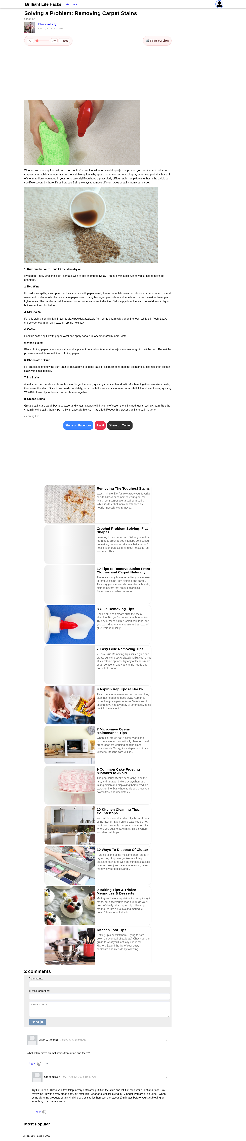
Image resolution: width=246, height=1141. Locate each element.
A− (30, 40)
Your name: (36, 978)
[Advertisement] (98, 73)
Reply (31, 1063)
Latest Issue (71, 4)
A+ (54, 40)
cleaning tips (31, 416)
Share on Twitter (120, 425)
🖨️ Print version (157, 40)
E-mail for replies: (39, 990)
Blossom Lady (47, 24)
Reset (64, 40)
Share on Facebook (78, 425)
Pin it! (100, 425)
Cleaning (29, 19)
